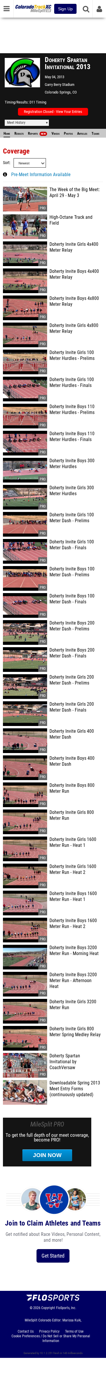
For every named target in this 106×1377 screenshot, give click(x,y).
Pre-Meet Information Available (41, 174)
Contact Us (26, 1331)
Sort (6, 162)
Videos (55, 133)
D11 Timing (37, 102)
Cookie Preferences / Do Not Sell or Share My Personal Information (50, 1338)
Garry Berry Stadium (59, 84)
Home (7, 133)
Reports (37, 133)
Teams (95, 133)
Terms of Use (74, 1331)
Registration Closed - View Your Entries (53, 111)
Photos (68, 133)
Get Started (53, 1256)
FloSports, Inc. (66, 1308)
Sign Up (65, 8)
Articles (82, 133)
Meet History (16, 123)
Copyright (48, 1308)
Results (19, 133)
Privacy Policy (49, 1331)
